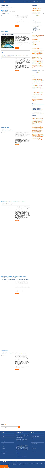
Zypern (34, 67)
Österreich (34, 56)
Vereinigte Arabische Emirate (37, 66)
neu (23, 1)
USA (3, 204)
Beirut (35, 79)
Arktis (35, 120)
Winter (42, 113)
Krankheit (33, 110)
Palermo (35, 94)
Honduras (33, 47)
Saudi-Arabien (36, 58)
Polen (9, 279)
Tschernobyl (36, 99)
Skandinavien (33, 61)
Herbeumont (3, 56)
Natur (16, 277)
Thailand (6, 34)
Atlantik (19, 55)
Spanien (15, 55)
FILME (30, 1)
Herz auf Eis (33, 438)
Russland (33, 58)
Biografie (4, 448)
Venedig (39, 99)
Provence (33, 135)
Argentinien (42, 35)
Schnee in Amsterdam (35, 443)
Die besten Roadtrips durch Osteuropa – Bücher (14, 276)
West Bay (42, 99)
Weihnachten (6, 11)
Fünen (34, 123)
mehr (40, 1)
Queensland (39, 135)
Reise (10, 11)
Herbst (40, 108)
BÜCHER (27, 1)
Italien (37, 48)
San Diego (21, 353)
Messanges (7, 56)
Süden (14, 11)
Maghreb (41, 126)
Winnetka (24, 353)
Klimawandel (41, 109)
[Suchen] (19, 427)
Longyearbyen (38, 87)
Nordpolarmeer (38, 131)
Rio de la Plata (42, 135)
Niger (40, 53)
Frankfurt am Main (37, 81)
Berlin (37, 79)
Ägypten (36, 35)
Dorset (42, 122)
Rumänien (12, 279)
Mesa (16, 353)
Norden (35, 10)
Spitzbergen (40, 138)
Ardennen (33, 120)
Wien (28, 279)
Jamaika (39, 48)
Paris (37, 94)
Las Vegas (39, 85)
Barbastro (33, 79)
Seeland (39, 136)
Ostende (33, 94)
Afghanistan (33, 35)
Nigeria (42, 53)
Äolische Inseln (41, 118)
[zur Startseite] (43, 1)
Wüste (39, 10)
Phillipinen (41, 56)
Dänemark (35, 39)
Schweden (34, 60)
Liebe (3, 436)
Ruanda (37, 57)
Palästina (37, 56)
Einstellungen (7, 467)
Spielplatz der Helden (35, 446)
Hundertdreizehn (35, 27)
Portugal (4, 13)
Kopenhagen (34, 85)
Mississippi (41, 127)
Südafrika (33, 62)
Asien (10, 34)
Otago (39, 134)
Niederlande (38, 53)
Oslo (41, 92)
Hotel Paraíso (4, 10)
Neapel (41, 91)
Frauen (40, 107)
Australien (34, 36)
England (34, 42)
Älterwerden (34, 105)
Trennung (35, 113)
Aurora (33, 441)
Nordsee (33, 132)
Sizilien (42, 136)
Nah (40, 8)
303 (2, 52)
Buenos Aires (34, 80)
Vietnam (42, 66)
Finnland (39, 42)
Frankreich (8, 55)
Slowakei (15, 279)
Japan (41, 48)
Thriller (3, 443)
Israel (35, 48)
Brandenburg (40, 121)
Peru (39, 56)
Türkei (40, 63)
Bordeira (27, 55)
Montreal (33, 91)
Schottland (40, 58)
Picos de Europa (22, 55)
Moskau (35, 91)
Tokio (34, 99)
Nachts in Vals (5, 127)
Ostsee (37, 134)
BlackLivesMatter (38, 105)
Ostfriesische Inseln (34, 134)
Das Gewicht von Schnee (35, 436)
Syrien (37, 62)
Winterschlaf (34, 448)
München (38, 91)
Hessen (40, 123)
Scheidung (34, 21)
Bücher (3, 11)
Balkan (22, 279)
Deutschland (35, 41)
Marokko (33, 52)
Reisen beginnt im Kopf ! (22, 455)
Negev (32, 130)
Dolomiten (40, 122)
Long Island (36, 126)
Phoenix (14, 353)
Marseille (42, 88)
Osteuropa (25, 279)
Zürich (35, 100)
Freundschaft (34, 108)
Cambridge (38, 80)
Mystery (4, 453)
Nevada (38, 130)
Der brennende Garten (36, 26)
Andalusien (38, 118)
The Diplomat (35, 28)
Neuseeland (33, 53)
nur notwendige (3, 467)
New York (36, 92)
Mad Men (34, 30)
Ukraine (19, 279)
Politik (3, 446)
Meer (12, 11)
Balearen (33, 121)
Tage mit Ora (4, 350)
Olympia (19, 353)
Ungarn (35, 65)
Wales (32, 67)
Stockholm (34, 98)
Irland (41, 47)
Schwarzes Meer (36, 136)
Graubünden (10, 130)
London (34, 87)
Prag (40, 94)
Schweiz (3, 130)
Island (32, 48)
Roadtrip (9, 203)
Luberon (39, 126)
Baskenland (37, 121)
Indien (35, 47)
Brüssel (41, 79)
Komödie (4, 441)
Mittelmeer (37, 128)
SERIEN (34, 1)
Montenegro (4, 279)
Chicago (42, 80)
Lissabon (41, 85)
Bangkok (12, 34)
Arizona (6, 353)
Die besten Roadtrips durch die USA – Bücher (13, 201)
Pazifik (11, 204)
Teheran (40, 98)
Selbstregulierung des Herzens (37, 22)
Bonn (39, 79)
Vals (13, 130)
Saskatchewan (33, 136)
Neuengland (35, 130)
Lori (33, 20)
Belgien (3, 55)
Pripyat (42, 94)
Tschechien (35, 63)
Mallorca (35, 127)
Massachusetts (38, 127)
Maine (33, 127)
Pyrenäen (36, 135)
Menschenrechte (37, 110)
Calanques (33, 122)
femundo (3, 1)
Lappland (33, 126)
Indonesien (37, 47)
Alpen (7, 130)
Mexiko (36, 52)
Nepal (3, 34)
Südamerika (40, 139)
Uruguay (37, 65)
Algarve (8, 13)
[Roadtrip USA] (7, 239)
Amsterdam (34, 77)
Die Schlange (4, 31)
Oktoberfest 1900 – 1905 (36, 29)
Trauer (33, 113)
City (14, 277)
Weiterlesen (17, 70)
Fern (36, 8)
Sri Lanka (41, 61)
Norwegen (39, 54)
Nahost (41, 128)
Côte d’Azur (36, 122)
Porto (10, 56)
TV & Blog (37, 1)
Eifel (32, 123)
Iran (40, 47)
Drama (3, 438)
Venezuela (33, 66)
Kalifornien (8, 204)
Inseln (38, 109)
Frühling (38, 108)
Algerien (39, 35)
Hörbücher (34, 109)
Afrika (33, 118)
